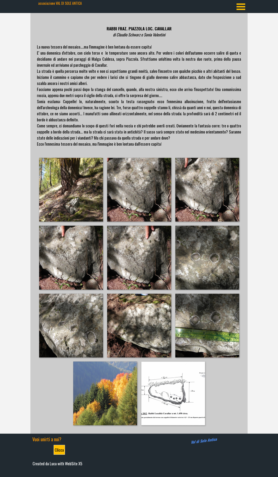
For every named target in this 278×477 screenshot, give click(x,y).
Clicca (59, 450)
